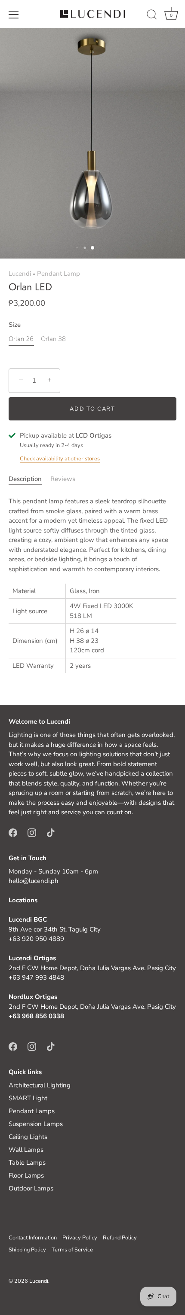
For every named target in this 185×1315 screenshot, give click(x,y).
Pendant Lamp (58, 273)
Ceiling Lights (28, 1136)
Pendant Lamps (32, 1111)
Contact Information (33, 1238)
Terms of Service (72, 1250)
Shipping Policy (27, 1250)
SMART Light (28, 1098)
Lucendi (20, 273)
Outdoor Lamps (31, 1188)
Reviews (62, 479)
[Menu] (13, 14)
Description (25, 479)
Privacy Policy (79, 1238)
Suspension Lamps (36, 1124)
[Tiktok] (50, 832)
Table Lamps (27, 1162)
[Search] (151, 15)
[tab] (29, 479)
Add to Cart (92, 409)
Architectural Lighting (40, 1085)
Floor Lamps (26, 1175)
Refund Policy (120, 1238)
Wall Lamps (26, 1149)
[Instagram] (32, 832)
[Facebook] (13, 832)
